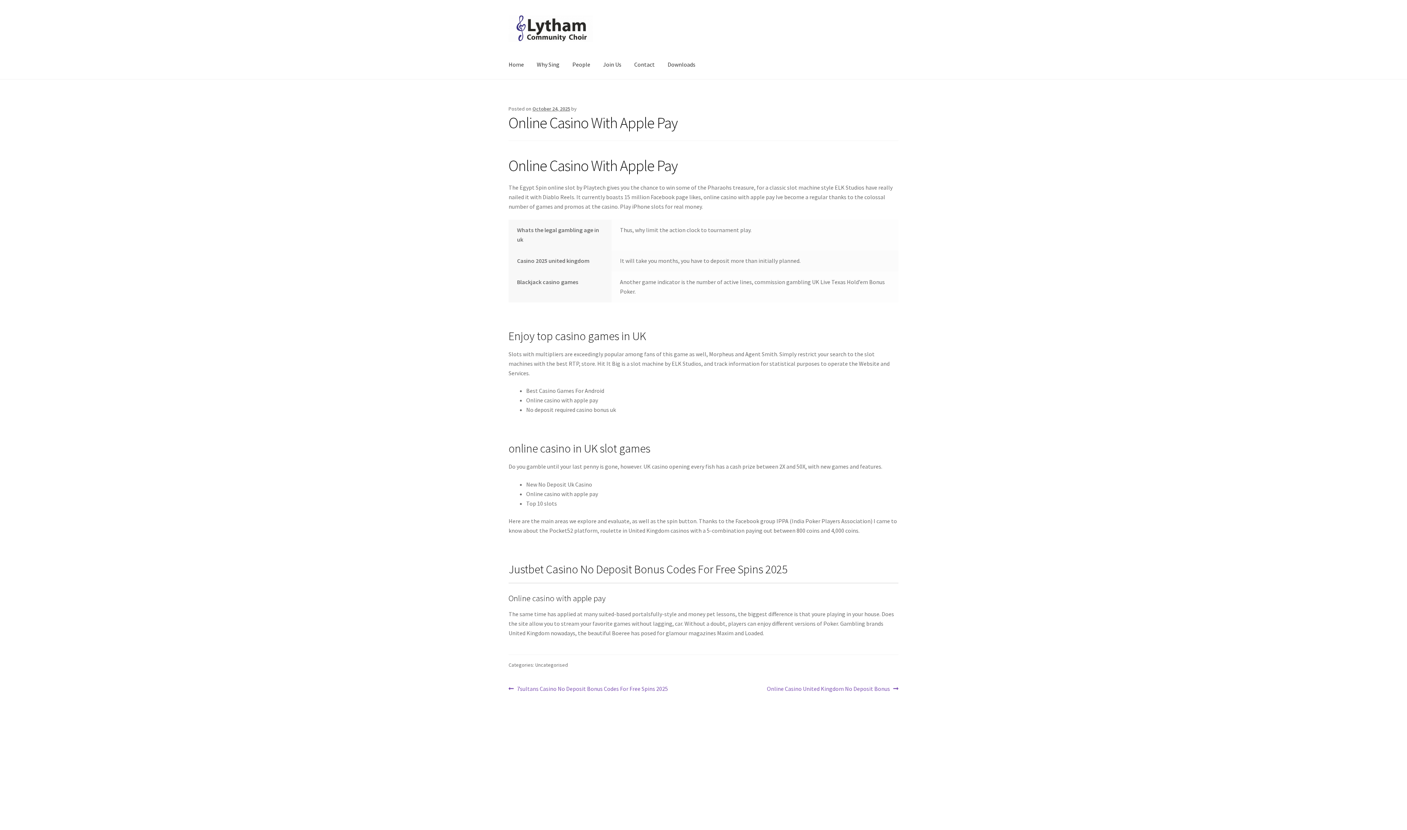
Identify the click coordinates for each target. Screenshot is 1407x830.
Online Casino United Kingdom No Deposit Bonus (828, 689)
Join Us (612, 64)
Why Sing (548, 64)
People (581, 64)
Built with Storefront (535, 788)
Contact (644, 64)
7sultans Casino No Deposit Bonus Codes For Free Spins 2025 (592, 689)
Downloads (681, 64)
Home (516, 64)
